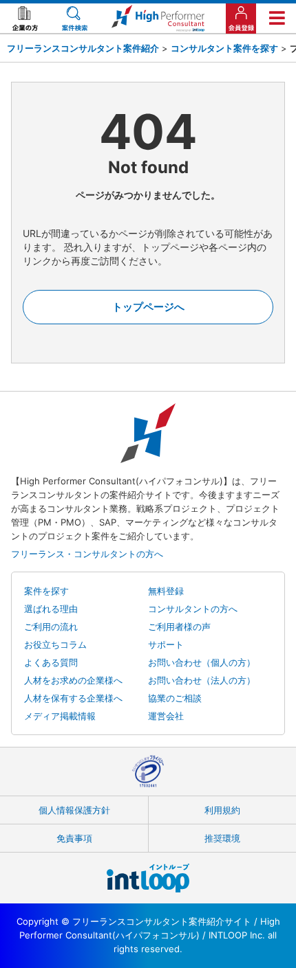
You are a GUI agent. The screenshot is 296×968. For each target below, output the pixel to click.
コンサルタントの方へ (192, 608)
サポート (166, 644)
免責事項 (74, 838)
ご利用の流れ (51, 626)
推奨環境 (222, 838)
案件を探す (46, 590)
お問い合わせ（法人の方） (201, 680)
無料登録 (166, 590)
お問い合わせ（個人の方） (201, 662)
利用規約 (222, 809)
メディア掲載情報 (60, 715)
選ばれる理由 (51, 608)
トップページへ (148, 306)
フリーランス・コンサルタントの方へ (87, 553)
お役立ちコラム (55, 644)
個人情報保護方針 (74, 809)
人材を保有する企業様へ (73, 698)
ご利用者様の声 (179, 626)
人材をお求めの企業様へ (73, 680)
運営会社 (166, 715)
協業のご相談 (175, 698)
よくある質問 (51, 662)
